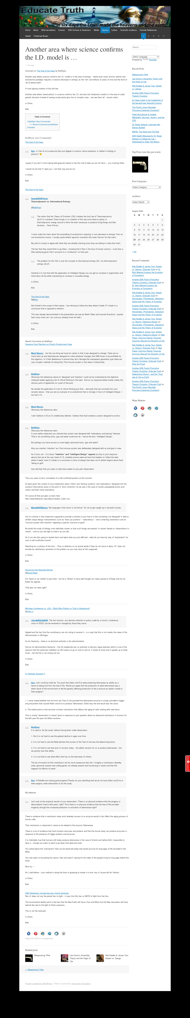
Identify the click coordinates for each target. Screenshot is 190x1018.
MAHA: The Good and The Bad (145, 131)
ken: (33, 682)
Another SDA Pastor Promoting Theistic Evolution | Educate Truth (146, 281)
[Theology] (148, 36)
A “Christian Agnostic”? (35, 673)
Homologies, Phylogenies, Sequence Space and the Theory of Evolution (148, 300)
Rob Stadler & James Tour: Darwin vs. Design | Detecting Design (147, 320)
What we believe (48, 30)
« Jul (134, 251)
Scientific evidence (128, 30)
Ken (33, 151)
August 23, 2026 (31, 938)
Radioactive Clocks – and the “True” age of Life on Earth (147, 375)
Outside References (148, 30)
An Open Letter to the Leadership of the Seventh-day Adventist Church (147, 101)
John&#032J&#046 (39, 620)
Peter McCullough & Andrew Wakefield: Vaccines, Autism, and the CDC (148, 117)
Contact (61, 30)
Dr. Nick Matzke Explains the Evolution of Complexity (147, 272)
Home (27, 30)
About (35, 30)
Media (96, 30)
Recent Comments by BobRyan (44, 124)
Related (31, 127)
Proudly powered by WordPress (38, 983)
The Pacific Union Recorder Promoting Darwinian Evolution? (145, 109)
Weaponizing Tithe (42, 955)
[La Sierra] (158, 36)
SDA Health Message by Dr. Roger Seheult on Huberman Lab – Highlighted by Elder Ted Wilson (147, 138)
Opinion (105, 30)
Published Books (41, 36)
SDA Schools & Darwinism (79, 30)
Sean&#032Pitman (39, 198)
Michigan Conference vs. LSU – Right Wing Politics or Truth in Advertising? (57, 608)
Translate (153, 59)
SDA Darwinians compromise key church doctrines (47, 893)
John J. (30, 611)
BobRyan (37, 207)
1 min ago (30, 65)
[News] (153, 36)
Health (28, 36)
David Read (32, 572)
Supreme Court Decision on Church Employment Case (48, 344)
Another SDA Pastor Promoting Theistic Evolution (145, 94)
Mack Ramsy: (37, 353)
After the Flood (138, 364)
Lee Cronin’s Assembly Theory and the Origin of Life (80, 958)
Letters (114, 30)
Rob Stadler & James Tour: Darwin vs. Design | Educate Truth (147, 268)
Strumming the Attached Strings (39, 569)
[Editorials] (143, 36)
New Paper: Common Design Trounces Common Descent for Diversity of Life (148, 337)
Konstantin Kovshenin (81, 983)
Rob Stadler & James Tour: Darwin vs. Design (117, 957)
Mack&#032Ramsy (39, 507)
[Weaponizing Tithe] (140, 164)
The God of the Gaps (46, 70)
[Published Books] (163, 36)
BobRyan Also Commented (38, 121)
